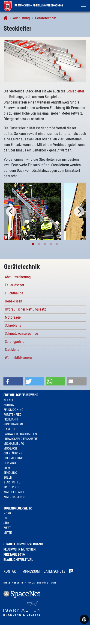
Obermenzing (13, 458)
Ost (6, 518)
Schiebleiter (75, 91)
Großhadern (13, 424)
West (7, 528)
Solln (7, 477)
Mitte (7, 532)
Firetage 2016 (14, 554)
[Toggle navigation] (83, 4)
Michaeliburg (13, 443)
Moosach (10, 448)
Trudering (10, 487)
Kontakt (10, 571)
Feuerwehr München (19, 549)
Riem (6, 468)
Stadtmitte (11, 482)
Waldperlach (13, 492)
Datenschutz (54, 571)
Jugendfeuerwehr (17, 508)
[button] (13, 381)
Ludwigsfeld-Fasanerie (20, 439)
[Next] (79, 211)
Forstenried (12, 414)
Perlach (9, 463)
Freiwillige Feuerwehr (20, 395)
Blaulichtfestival (18, 560)
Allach (8, 400)
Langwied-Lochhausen (20, 434)
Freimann (10, 419)
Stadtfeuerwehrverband (23, 544)
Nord (7, 513)
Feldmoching (13, 410)
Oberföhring (12, 453)
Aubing (8, 405)
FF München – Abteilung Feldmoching (38, 5)
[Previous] (11, 211)
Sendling (10, 472)
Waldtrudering (14, 497)
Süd (6, 523)
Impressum (30, 571)
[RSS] (71, 572)
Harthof (9, 429)
